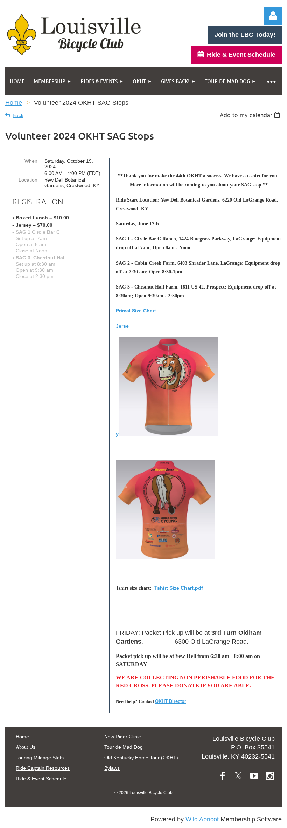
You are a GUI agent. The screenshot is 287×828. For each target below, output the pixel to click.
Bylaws (112, 768)
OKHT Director (170, 701)
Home (13, 102)
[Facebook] (222, 776)
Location (28, 180)
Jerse (122, 326)
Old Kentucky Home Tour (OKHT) (141, 757)
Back (18, 115)
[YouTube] (254, 776)
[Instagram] (270, 776)
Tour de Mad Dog (123, 747)
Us (25, 747)
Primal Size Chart (136, 310)
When (30, 161)
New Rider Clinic (122, 736)
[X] (238, 776)
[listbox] (251, 115)
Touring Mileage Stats (40, 757)
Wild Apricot (202, 819)
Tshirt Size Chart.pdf (178, 588)
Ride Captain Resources (43, 768)
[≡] (271, 81)
